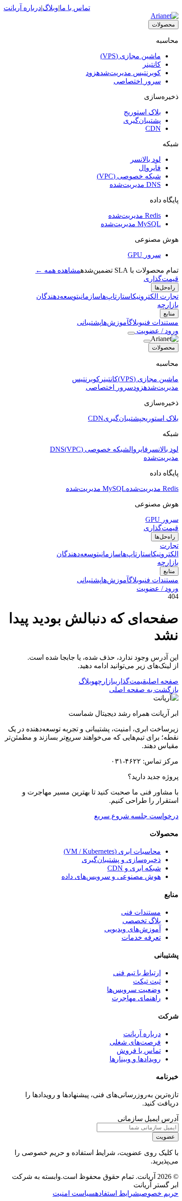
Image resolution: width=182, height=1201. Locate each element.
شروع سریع (111, 816)
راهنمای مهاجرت (136, 998)
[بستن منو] (147, 341)
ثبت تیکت (147, 981)
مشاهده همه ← (57, 270)
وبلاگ (50, 7)
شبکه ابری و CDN (134, 868)
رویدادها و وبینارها (135, 1059)
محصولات (163, 24)
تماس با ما (75, 7)
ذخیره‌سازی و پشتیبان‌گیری (121, 859)
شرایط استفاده (117, 1193)
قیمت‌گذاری (161, 278)
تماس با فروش (139, 1050)
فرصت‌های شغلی (135, 1042)
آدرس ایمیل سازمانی (148, 1118)
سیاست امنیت (74, 1193)
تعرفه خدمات (141, 937)
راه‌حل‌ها (165, 287)
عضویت (165, 1136)
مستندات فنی (141, 912)
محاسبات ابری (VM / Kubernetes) (112, 851)
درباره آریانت (22, 7)
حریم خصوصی (158, 1193)
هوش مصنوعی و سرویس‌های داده (111, 876)
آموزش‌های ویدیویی (132, 929)
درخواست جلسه (153, 816)
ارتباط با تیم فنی (137, 973)
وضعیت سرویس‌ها (134, 989)
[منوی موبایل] (131, 333)
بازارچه (167, 304)
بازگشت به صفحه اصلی (143, 689)
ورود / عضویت (156, 330)
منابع (169, 313)
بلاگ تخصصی (141, 920)
